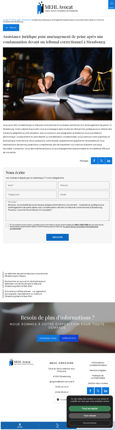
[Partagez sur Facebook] (94, 160)
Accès (63, 399)
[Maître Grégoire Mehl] (57, 8)
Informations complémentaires (98, 363)
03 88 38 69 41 (62, 392)
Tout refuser (90, 415)
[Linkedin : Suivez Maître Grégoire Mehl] (105, 390)
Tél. (57, 425)
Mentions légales (98, 370)
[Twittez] (101, 160)
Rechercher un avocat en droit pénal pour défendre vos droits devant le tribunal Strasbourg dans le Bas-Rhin (25, 284)
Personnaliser (90, 423)
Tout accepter (90, 408)
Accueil (6, 20)
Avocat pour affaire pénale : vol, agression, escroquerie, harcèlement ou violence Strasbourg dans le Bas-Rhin (26, 294)
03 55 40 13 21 (69, 338)
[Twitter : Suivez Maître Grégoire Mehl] (98, 390)
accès (19, 425)
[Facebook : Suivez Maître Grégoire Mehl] (90, 390)
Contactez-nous (48, 338)
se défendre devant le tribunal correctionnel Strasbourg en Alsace (26, 274)
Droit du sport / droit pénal (20, 20)
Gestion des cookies (98, 383)
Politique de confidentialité (98, 376)
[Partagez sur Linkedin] (108, 160)
